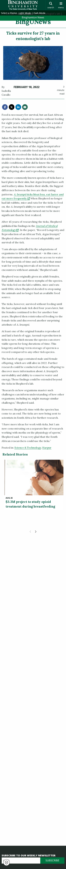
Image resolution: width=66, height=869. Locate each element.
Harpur (46, 447)
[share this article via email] (25, 107)
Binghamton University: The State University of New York (23, 5)
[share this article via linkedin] (18, 107)
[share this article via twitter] (11, 107)
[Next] (35, 531)
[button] (6, 862)
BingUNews (33, 21)
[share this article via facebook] (5, 107)
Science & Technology (27, 447)
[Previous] (30, 531)
